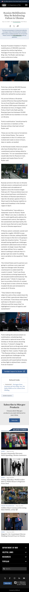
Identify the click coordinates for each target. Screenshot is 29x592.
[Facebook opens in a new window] (10, 578)
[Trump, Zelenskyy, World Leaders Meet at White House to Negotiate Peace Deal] (14, 471)
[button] (26, 5)
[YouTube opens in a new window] (24, 578)
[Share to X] (14, 26)
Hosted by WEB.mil (14, 590)
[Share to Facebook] (10, 26)
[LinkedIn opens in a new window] (19, 578)
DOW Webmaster (17, 35)
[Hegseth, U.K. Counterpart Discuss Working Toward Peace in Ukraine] (14, 524)
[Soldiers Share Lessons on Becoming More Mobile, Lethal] (14, 498)
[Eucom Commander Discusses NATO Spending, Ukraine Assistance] (14, 444)
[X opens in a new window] (5, 578)
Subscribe (14, 420)
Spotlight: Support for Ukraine (13, 371)
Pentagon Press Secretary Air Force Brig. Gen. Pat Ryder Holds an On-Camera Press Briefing (14, 387)
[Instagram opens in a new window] (14, 578)
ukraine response (7, 395)
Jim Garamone (16, 21)
